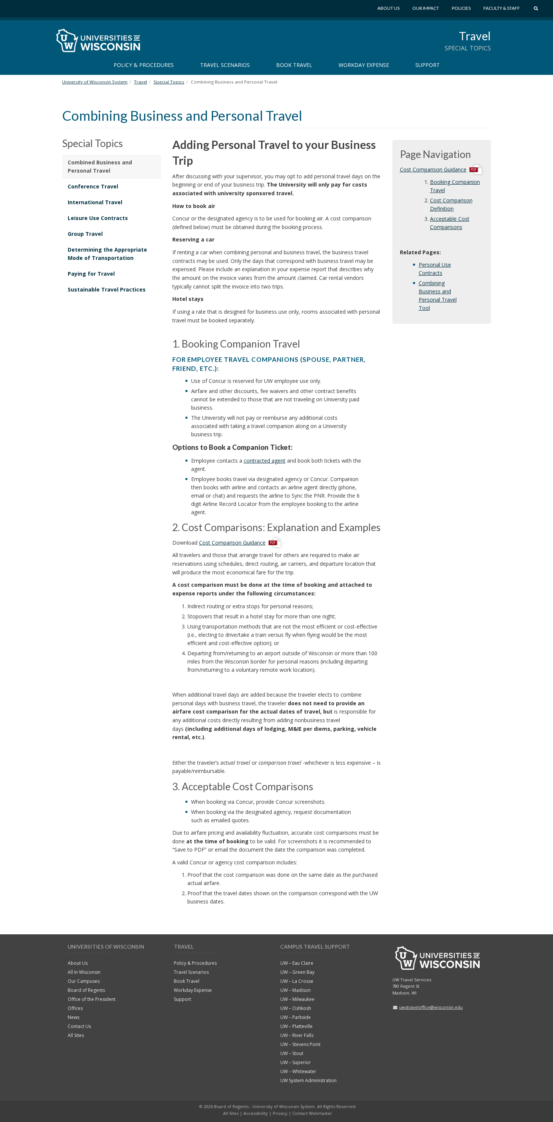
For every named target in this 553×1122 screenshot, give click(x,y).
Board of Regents (86, 990)
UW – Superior (295, 1062)
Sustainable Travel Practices (107, 289)
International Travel (95, 202)
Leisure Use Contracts (98, 218)
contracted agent (265, 460)
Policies (461, 8)
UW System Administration (308, 1080)
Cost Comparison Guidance (232, 542)
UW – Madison (295, 990)
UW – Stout (291, 1053)
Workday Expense (364, 64)
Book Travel (294, 64)
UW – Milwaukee (297, 999)
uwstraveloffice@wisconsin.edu (431, 1007)
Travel (475, 36)
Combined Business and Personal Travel (100, 166)
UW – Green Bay (297, 972)
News (73, 1017)
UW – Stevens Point (300, 1044)
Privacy (280, 1113)
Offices (75, 1008)
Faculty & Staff (501, 8)
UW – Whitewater (298, 1071)
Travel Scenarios (225, 64)
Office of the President (91, 999)
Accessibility (255, 1113)
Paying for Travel (91, 273)
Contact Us (79, 1026)
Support (427, 64)
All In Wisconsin (84, 972)
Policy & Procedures (144, 64)
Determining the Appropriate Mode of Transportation (107, 253)
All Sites (76, 1035)
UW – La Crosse (296, 981)
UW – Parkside (295, 1017)
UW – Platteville (296, 1026)
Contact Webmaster (312, 1113)
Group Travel (85, 233)
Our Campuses (84, 981)
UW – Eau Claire (296, 963)
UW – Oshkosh (295, 1008)
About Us (388, 8)
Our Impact (425, 8)
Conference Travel (93, 186)
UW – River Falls (296, 1035)
